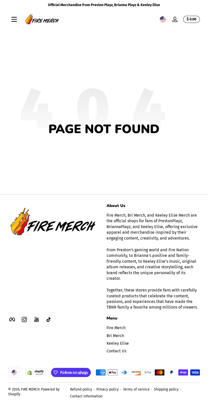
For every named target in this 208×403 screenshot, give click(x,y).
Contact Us (116, 351)
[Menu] (14, 19)
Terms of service (136, 389)
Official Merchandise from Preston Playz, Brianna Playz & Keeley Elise (104, 5)
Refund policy (81, 389)
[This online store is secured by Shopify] (35, 372)
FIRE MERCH (30, 389)
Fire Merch (116, 327)
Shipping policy (166, 389)
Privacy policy (107, 389)
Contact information (86, 396)
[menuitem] (153, 328)
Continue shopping (100, 147)
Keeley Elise (118, 343)
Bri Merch (115, 335)
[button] (163, 19)
